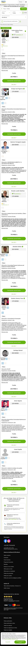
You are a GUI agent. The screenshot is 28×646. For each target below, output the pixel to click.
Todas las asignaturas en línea (10, 627)
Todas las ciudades (8, 630)
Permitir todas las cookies (20, 642)
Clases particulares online (9, 623)
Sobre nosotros (7, 555)
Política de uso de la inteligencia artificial (12, 577)
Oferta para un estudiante (9, 571)
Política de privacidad (8, 573)
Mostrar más (5, 70)
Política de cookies (8, 575)
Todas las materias (8, 625)
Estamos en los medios (9, 566)
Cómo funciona (7, 559)
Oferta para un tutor (8, 568)
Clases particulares (8, 620)
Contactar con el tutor (14, 80)
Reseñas (6, 564)
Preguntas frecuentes (8, 562)
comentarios (11, 600)
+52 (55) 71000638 (9, 545)
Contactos (6, 557)
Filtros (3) (23, 8)
